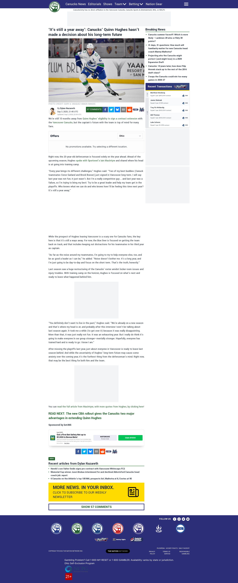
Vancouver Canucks (63, 122)
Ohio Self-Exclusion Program (79, 563)
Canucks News (76, 4)
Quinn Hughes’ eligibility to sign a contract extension (110, 118)
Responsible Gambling (184, 553)
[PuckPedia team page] (141, 109)
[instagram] (179, 519)
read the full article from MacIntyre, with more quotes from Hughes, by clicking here (100, 406)
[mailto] (123, 109)
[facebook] (105, 109)
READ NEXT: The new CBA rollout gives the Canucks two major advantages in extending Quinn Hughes (91, 415)
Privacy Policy (152, 553)
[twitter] (111, 109)
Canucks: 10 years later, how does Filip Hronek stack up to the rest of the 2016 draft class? (167, 69)
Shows (107, 4)
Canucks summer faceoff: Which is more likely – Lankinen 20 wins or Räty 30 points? (168, 38)
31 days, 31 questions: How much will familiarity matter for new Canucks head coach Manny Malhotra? (168, 48)
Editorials (94, 4)
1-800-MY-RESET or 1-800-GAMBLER (109, 560)
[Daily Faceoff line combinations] (135, 109)
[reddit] (129, 109)
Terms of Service (166, 553)
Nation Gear (154, 4)
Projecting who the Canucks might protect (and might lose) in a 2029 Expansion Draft (165, 59)
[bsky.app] (117, 109)
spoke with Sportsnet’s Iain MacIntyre (95, 160)
